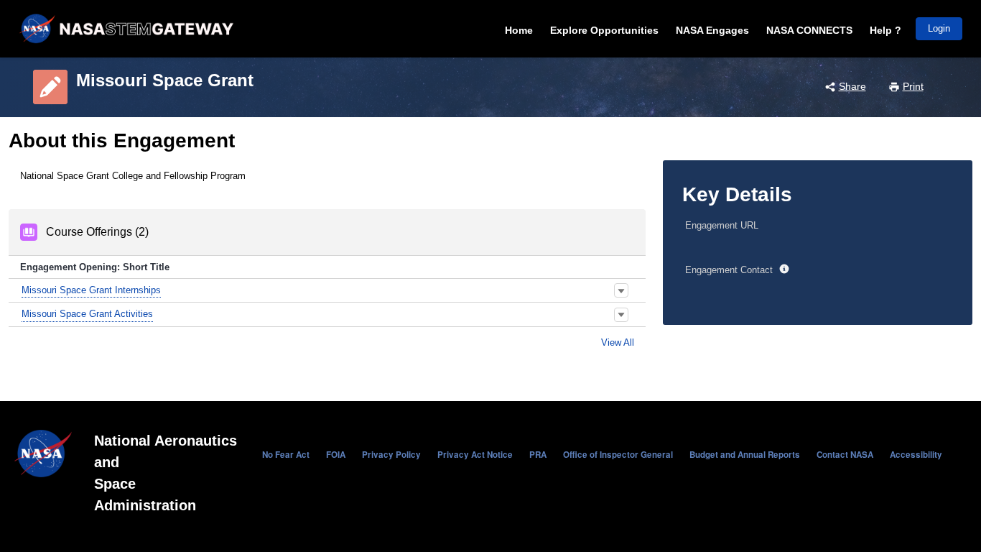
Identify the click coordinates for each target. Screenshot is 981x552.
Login (939, 28)
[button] (621, 290)
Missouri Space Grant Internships (91, 290)
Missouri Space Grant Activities (87, 313)
